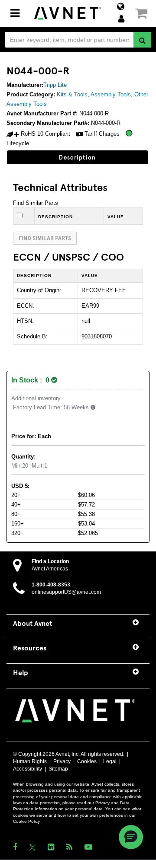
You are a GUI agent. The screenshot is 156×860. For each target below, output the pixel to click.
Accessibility (27, 769)
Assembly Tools (111, 94)
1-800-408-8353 (51, 585)
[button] (131, 837)
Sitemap (58, 769)
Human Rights (30, 761)
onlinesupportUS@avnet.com (66, 592)
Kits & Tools (72, 94)
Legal (110, 761)
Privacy (62, 761)
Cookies (87, 761)
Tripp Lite (55, 85)
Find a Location (50, 561)
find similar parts (45, 238)
